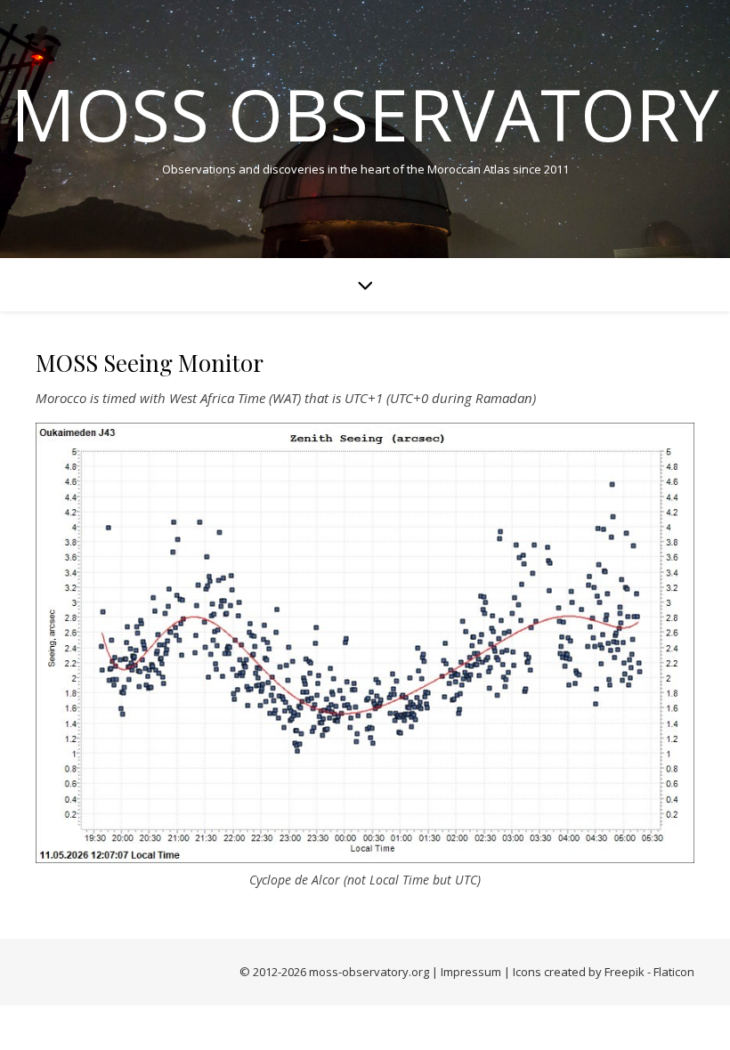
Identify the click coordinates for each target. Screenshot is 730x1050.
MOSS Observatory (365, 113)
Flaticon (673, 972)
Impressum (471, 972)
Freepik (624, 972)
